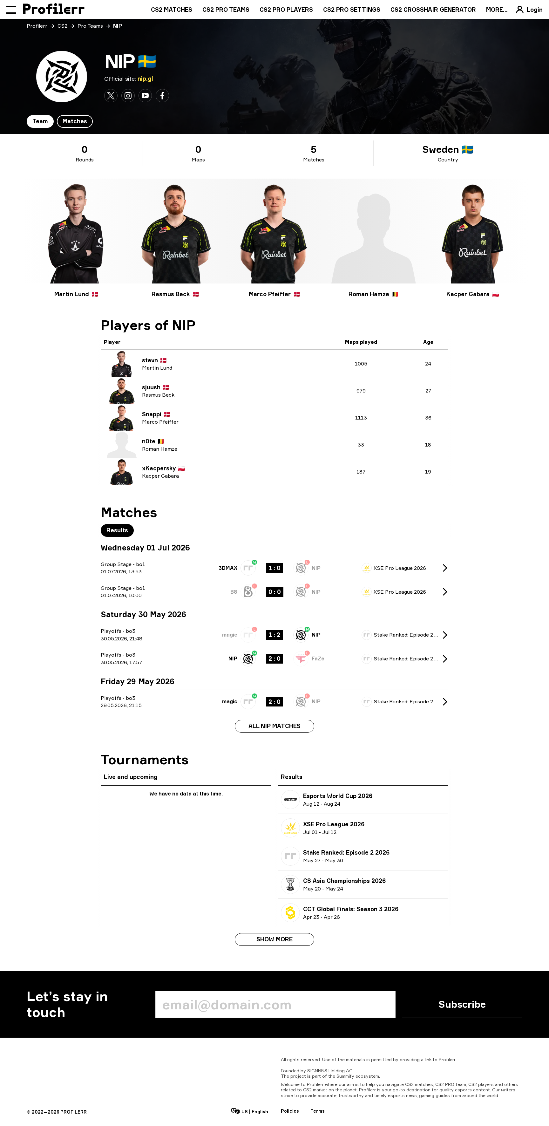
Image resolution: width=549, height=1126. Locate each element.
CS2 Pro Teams (225, 9)
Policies (290, 1111)
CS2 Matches (171, 9)
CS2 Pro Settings (351, 9)
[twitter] (111, 95)
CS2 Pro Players (286, 9)
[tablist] (60, 121)
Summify (345, 1076)
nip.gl (145, 78)
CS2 (62, 26)
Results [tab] (117, 530)
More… (497, 9)
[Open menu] (11, 10)
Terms (317, 1111)
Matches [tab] (75, 121)
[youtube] (145, 95)
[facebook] (162, 95)
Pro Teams (90, 26)
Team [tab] (40, 121)
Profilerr (37, 26)
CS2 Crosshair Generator (433, 9)
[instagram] (128, 95)
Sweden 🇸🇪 (447, 149)
